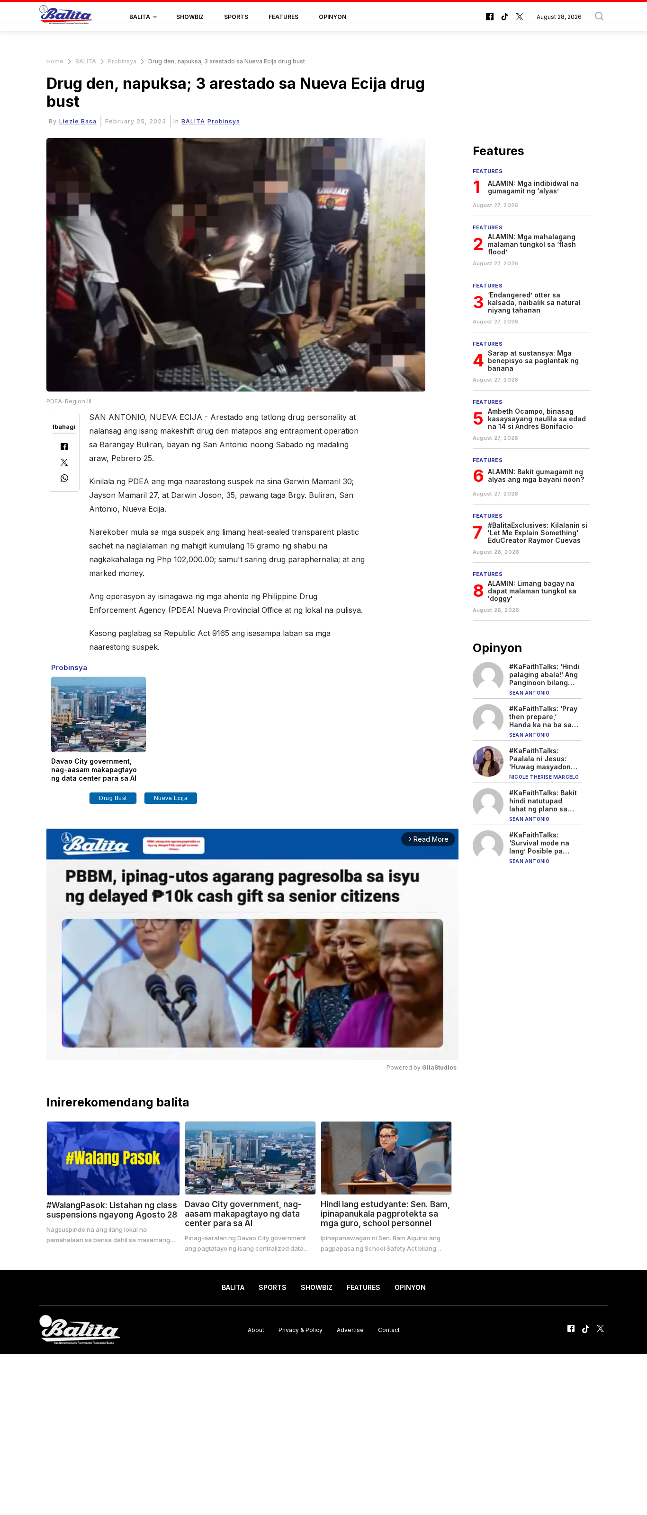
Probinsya (122, 61)
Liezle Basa (78, 121)
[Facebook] (64, 448)
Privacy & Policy (301, 1329)
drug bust (113, 798)
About (256, 1329)
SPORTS (236, 16)
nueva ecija (171, 798)
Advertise (350, 1329)
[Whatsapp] (64, 479)
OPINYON (332, 16)
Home (54, 61)
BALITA (139, 16)
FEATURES (283, 16)
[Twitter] (64, 463)
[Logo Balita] (65, 17)
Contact (389, 1329)
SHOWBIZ (190, 16)
